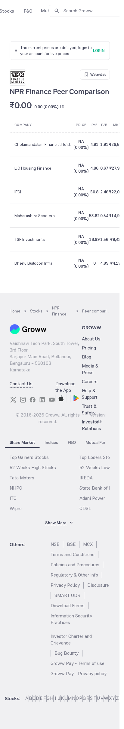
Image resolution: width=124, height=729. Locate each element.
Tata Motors (22, 478)
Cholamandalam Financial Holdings (43, 144)
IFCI (17, 192)
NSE (55, 544)
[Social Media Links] (13, 399)
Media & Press (90, 369)
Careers (90, 381)
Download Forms (68, 605)
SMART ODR (67, 595)
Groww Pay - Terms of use (77, 663)
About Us (91, 339)
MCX (88, 544)
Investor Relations (91, 425)
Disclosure (98, 585)
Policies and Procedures (75, 564)
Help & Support (90, 393)
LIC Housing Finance (32, 168)
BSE (71, 544)
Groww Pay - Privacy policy (79, 673)
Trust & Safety (89, 409)
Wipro (16, 508)
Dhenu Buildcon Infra (33, 263)
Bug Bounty (66, 653)
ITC (13, 498)
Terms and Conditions (73, 554)
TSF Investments (29, 239)
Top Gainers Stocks (29, 457)
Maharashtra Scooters (34, 215)
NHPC (16, 488)
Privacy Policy (65, 585)
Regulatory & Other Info (74, 575)
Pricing (89, 348)
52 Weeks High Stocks (33, 467)
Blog (86, 357)
